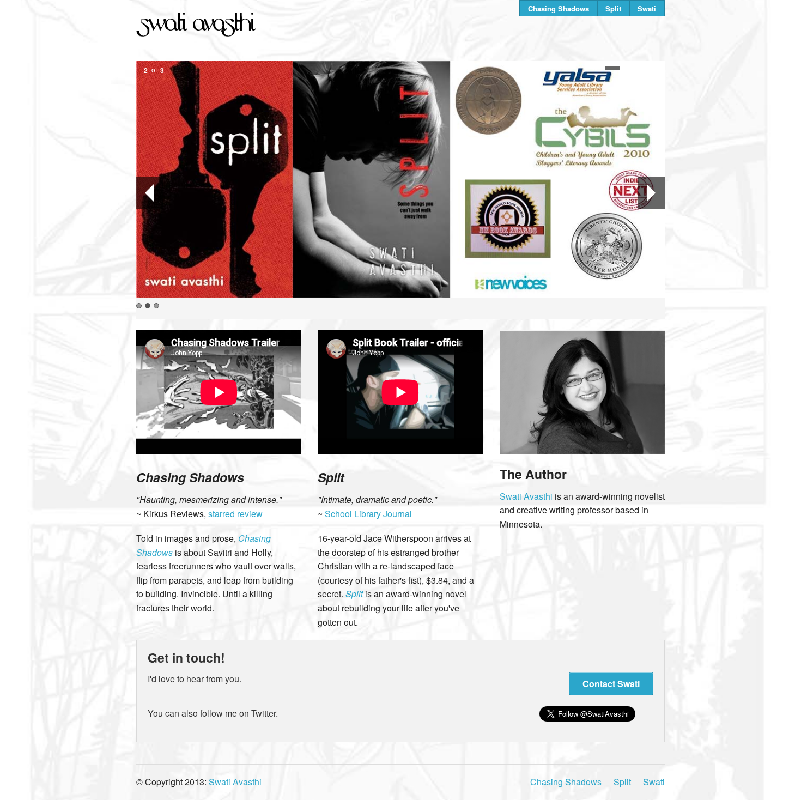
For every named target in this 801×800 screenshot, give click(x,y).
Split (613, 8)
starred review (235, 513)
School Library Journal (368, 513)
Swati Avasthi (526, 496)
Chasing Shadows (558, 8)
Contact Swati (611, 683)
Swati (647, 8)
